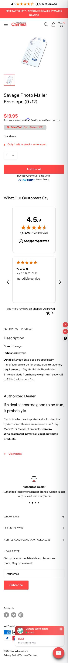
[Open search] (46, 24)
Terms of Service (28, 655)
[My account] (53, 24)
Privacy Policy (11, 655)
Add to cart (34, 169)
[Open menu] (6, 24)
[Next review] (60, 282)
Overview (11, 329)
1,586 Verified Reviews (34, 233)
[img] (34, 227)
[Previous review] (8, 282)
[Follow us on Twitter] (13, 615)
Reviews (27, 329)
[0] (61, 24)
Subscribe (16, 585)
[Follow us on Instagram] (20, 615)
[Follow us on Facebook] (6, 615)
